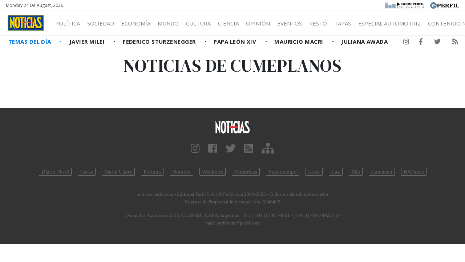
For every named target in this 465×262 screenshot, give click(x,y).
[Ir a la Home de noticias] (232, 127)
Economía (135, 23)
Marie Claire (118, 172)
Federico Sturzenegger (160, 41)
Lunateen (381, 172)
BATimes (414, 172)
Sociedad (100, 23)
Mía (355, 172)
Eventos (289, 23)
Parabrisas (245, 172)
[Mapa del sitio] (268, 148)
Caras (86, 172)
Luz (335, 172)
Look (314, 172)
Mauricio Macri (299, 41)
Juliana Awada (364, 41)
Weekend (212, 172)
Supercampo (282, 172)
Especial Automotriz (389, 23)
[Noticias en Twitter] (437, 43)
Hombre (181, 172)
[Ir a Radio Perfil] (405, 5)
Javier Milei (87, 41)
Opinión (258, 23)
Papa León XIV (236, 41)
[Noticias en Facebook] (421, 43)
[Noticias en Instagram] (406, 43)
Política (67, 23)
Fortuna (152, 172)
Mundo (168, 23)
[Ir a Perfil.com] (444, 5)
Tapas (342, 23)
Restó (318, 23)
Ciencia (228, 23)
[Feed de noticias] (455, 43)
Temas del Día (30, 41)
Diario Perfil (55, 172)
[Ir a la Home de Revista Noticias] (26, 22)
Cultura (198, 23)
